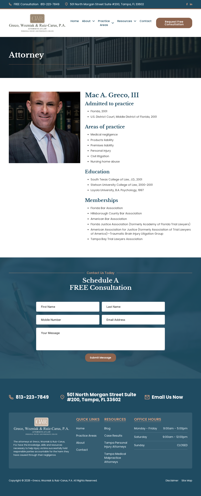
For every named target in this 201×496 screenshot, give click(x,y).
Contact (146, 21)
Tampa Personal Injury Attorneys (115, 445)
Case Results (113, 436)
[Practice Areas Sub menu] (112, 23)
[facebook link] (187, 4)
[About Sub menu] (93, 21)
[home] (41, 426)
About (86, 21)
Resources (124, 21)
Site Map (187, 480)
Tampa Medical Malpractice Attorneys (115, 458)
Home (75, 21)
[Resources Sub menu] (135, 21)
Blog (107, 428)
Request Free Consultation (174, 23)
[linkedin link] (191, 4)
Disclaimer (172, 480)
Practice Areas (104, 23)
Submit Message (100, 357)
